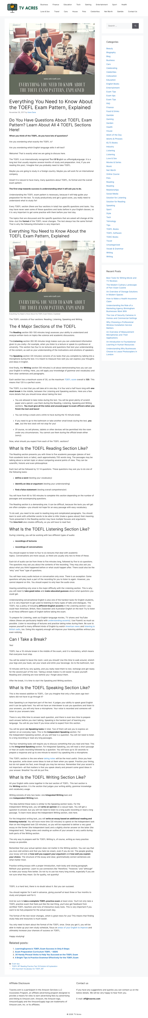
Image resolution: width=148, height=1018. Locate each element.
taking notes (49, 758)
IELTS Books (112, 143)
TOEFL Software (114, 233)
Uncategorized (113, 245)
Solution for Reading (115, 201)
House (75, 11)
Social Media (112, 194)
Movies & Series (113, 162)
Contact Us (132, 11)
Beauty (109, 48)
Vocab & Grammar (114, 249)
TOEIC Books (112, 237)
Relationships (112, 190)
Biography (111, 52)
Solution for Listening (116, 198)
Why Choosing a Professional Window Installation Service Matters (119, 325)
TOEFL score (71, 379)
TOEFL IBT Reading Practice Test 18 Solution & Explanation (34, 966)
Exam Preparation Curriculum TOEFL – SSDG (36, 952)
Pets (84, 11)
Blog (108, 56)
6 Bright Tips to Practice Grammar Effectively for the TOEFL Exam (47, 957)
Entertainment (102, 4)
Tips (108, 225)
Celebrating (111, 68)
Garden (109, 123)
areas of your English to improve (73, 927)
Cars (66, 11)
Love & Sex (45, 11)
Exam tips (16, 964)
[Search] (135, 26)
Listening (110, 150)
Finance (56, 4)
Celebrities (95, 11)
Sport (114, 4)
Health (124, 4)
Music (109, 166)
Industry (110, 146)
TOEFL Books (112, 229)
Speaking (110, 205)
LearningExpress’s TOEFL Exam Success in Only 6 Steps (42, 949)
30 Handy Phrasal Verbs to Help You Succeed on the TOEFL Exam (46, 954)
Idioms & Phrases (114, 139)
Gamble (120, 11)
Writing (109, 252)
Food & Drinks (112, 111)
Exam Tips (111, 92)
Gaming (88, 4)
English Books (112, 84)
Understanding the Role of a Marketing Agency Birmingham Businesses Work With (120, 308)
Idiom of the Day (114, 135)
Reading (110, 182)
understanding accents (59, 620)
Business (44, 4)
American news (72, 626)
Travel (56, 11)
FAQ (108, 103)
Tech (78, 4)
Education (68, 4)
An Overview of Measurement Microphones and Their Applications (120, 335)
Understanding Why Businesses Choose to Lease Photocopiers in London (121, 351)
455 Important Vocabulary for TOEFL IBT (28, 969)
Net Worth (108, 11)
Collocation (111, 76)
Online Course (112, 174)
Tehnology (111, 221)
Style (108, 213)
